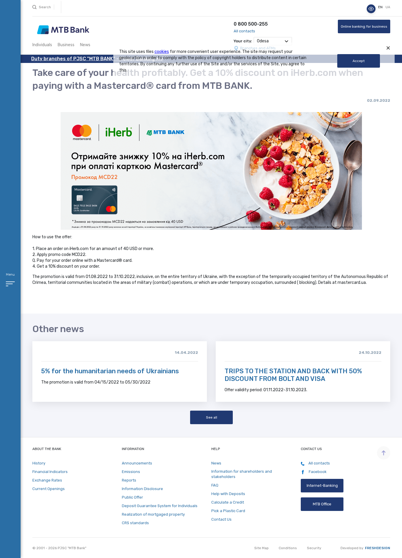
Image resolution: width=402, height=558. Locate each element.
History (38, 463)
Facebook (317, 471)
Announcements (137, 463)
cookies (162, 51)
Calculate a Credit (227, 502)
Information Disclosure (142, 489)
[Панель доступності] (371, 8)
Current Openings (48, 489)
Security (314, 548)
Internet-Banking (322, 485)
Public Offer (132, 497)
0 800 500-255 (251, 24)
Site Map (261, 548)
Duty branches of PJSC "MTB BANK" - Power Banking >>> (97, 58)
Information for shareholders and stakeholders (241, 474)
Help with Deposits (228, 494)
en (380, 7)
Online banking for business (364, 26)
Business (66, 44)
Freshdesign (377, 548)
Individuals (42, 44)
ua (388, 7)
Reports (129, 480)
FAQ (214, 485)
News (85, 44)
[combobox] (273, 41)
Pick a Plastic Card (228, 511)
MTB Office (322, 504)
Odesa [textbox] (263, 41)
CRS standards (135, 523)
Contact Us (221, 519)
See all (211, 417)
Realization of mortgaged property (153, 514)
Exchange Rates (47, 480)
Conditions (288, 548)
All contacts (244, 31)
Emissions (131, 471)
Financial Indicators (50, 471)
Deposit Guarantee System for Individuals (159, 506)
